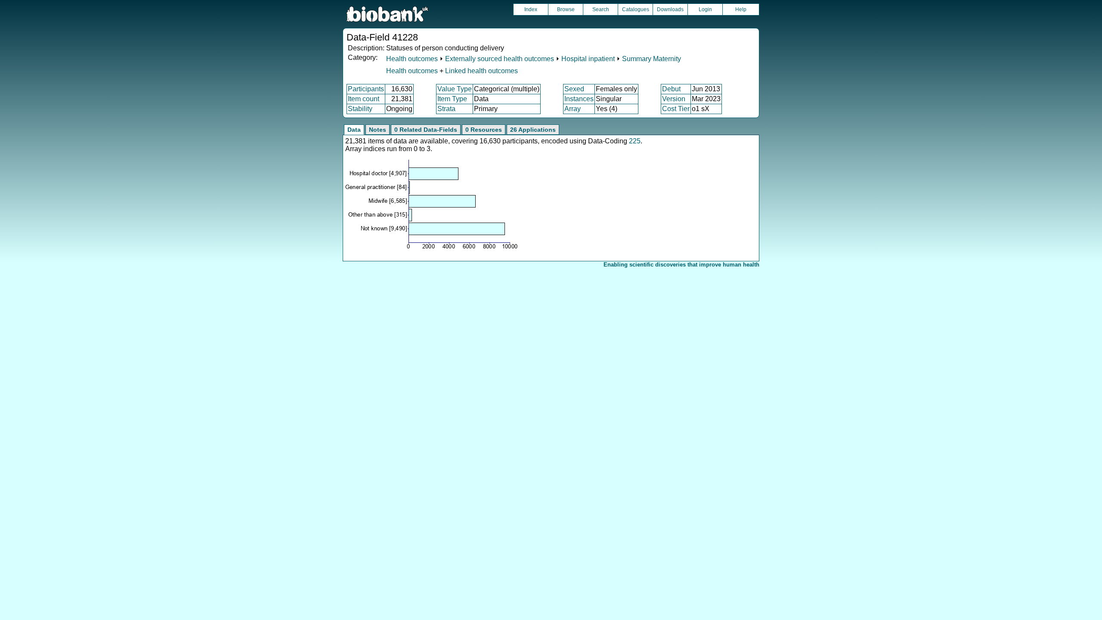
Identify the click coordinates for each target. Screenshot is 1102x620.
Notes (377, 129)
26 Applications (533, 129)
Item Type (452, 98)
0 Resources (483, 129)
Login (705, 9)
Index (530, 9)
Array (572, 108)
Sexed (574, 89)
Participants (366, 89)
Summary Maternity (651, 58)
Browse (566, 9)
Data (354, 129)
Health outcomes (412, 58)
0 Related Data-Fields (425, 129)
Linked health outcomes (481, 70)
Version (673, 98)
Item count (363, 98)
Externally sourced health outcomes (499, 58)
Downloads (670, 9)
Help (740, 9)
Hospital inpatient (588, 58)
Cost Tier (676, 108)
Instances (579, 98)
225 (635, 141)
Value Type (454, 89)
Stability (360, 108)
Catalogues (635, 9)
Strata (446, 108)
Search (600, 9)
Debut (671, 89)
